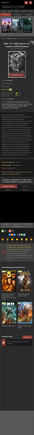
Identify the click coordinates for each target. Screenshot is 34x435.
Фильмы (17, 11)
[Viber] (19, 235)
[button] (12, 34)
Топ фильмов (5, 14)
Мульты (31, 11)
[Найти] (22, 6)
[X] (17, 235)
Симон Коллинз (11, 102)
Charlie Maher (21, 102)
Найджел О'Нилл (22, 104)
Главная (3, 11)
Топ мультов (28, 14)
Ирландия (10, 80)
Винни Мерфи (14, 107)
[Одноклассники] (12, 235)
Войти (26, 2)
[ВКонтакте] (10, 235)
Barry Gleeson (19, 106)
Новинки (10, 11)
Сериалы (23, 11)
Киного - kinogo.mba (7, 38)
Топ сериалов (17, 14)
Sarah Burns (10, 106)
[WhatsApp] (22, 235)
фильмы (15, 38)
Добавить (27, 337)
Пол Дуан (11, 99)
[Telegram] (24, 235)
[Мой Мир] (15, 235)
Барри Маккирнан (11, 104)
